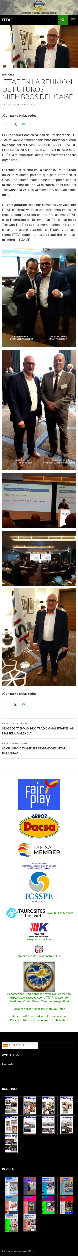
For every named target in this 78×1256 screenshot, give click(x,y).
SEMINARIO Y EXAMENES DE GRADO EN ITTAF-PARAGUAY (34, 748)
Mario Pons (29, 104)
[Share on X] (14, 124)
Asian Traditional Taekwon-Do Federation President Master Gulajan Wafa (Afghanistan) (39, 1018)
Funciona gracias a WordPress (18, 1250)
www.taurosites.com (60, 913)
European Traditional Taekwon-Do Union (39, 1008)
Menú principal (73, 20)
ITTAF (7, 19)
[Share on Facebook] (6, 124)
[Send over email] (23, 124)
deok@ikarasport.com (39, 939)
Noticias (8, 74)
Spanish (16, 1045)
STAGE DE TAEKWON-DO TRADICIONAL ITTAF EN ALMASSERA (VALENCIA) (38, 728)
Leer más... (8, 1064)
